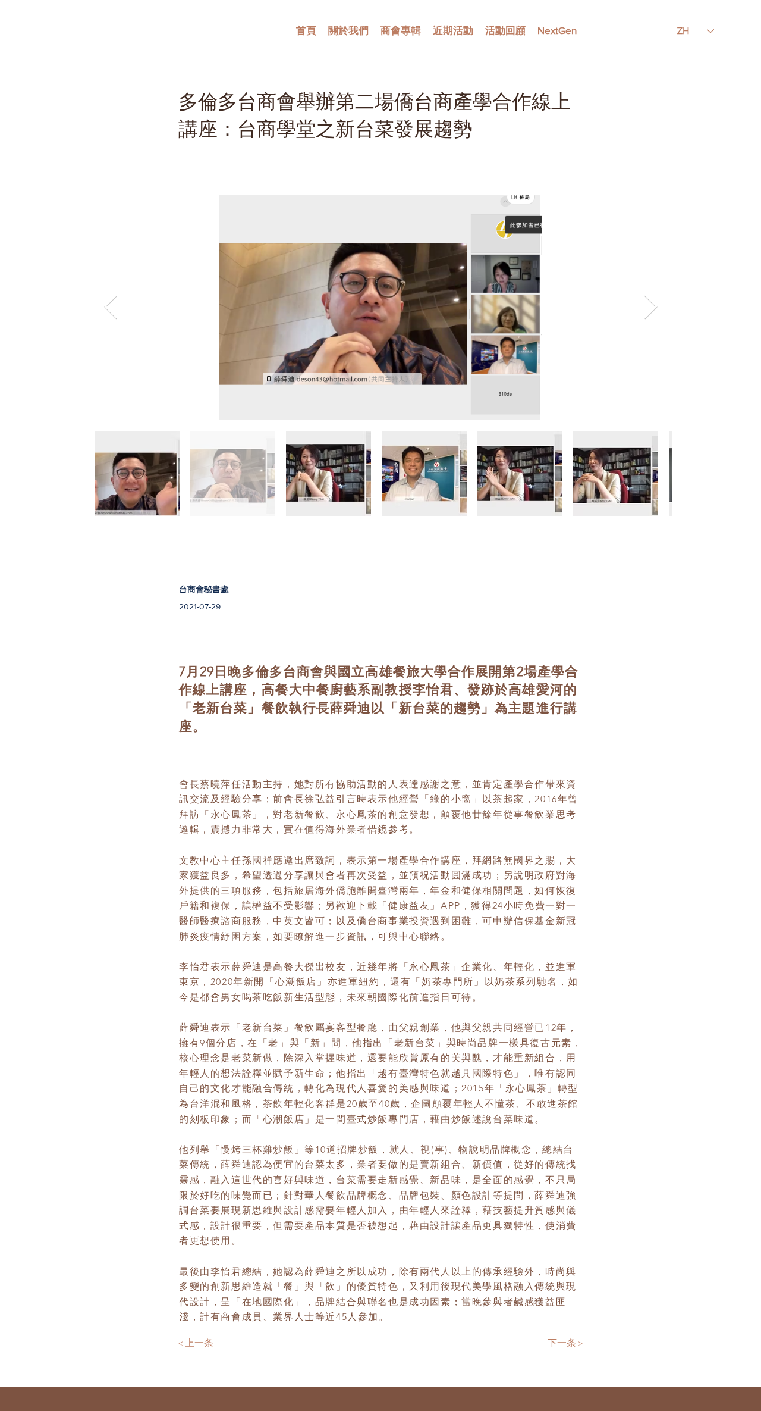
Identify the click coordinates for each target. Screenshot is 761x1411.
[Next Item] (650, 308)
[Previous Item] (110, 308)
